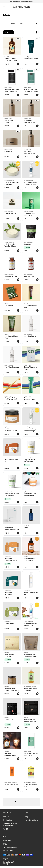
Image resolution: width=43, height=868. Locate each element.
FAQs (5, 844)
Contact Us (7, 841)
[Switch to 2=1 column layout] (36, 32)
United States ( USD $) (10, 863)
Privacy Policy (8, 851)
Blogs (27, 817)
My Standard (7, 820)
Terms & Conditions (10, 847)
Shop (13, 23)
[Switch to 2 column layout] (38, 32)
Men (21, 23)
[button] (37, 23)
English (7, 858)
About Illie (6, 817)
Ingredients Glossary (32, 820)
